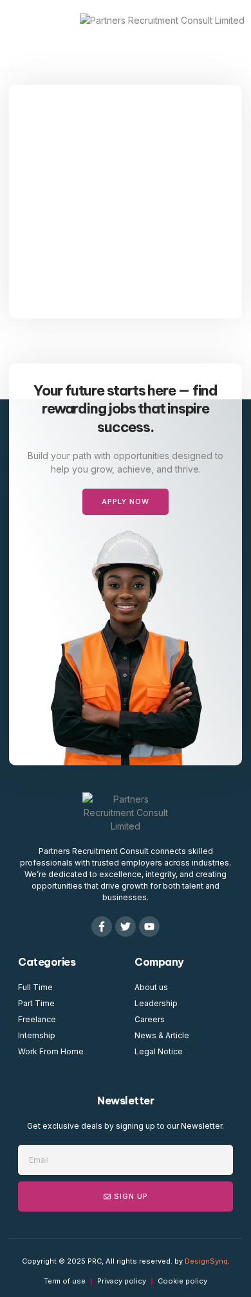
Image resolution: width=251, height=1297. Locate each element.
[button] (25, 19)
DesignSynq (206, 1261)
